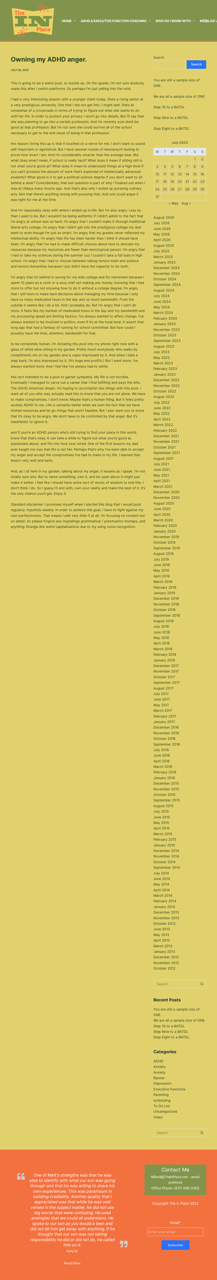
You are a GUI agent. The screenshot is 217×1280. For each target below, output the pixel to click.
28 (187, 189)
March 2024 (163, 312)
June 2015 (161, 817)
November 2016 (166, 733)
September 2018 (166, 615)
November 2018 (166, 604)
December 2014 (166, 851)
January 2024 (164, 324)
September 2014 (166, 867)
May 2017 (161, 705)
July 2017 (161, 694)
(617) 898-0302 (186, 1188)
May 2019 (161, 570)
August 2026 (163, 217)
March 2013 (162, 946)
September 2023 (167, 340)
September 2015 (166, 800)
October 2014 (164, 862)
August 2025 (163, 245)
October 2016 (164, 738)
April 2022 (161, 419)
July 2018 (161, 626)
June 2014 (161, 879)
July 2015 (161, 811)
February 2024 (165, 318)
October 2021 (164, 447)
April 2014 (161, 890)
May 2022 (161, 413)
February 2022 (165, 430)
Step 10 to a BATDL (169, 107)
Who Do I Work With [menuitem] (173, 21)
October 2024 (164, 279)
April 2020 (161, 514)
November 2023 (166, 329)
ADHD (158, 1061)
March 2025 (163, 257)
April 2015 (161, 828)
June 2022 (162, 408)
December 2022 (166, 380)
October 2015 (164, 794)
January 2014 (164, 907)
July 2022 (161, 402)
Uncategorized (165, 1111)
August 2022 (163, 397)
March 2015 (162, 834)
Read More (72, 1263)
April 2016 (161, 761)
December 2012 (166, 957)
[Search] (204, 21)
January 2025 (164, 262)
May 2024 (161, 307)
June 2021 (161, 469)
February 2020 (165, 525)
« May (173, 203)
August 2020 (163, 503)
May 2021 (161, 475)
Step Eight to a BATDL (171, 128)
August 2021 (163, 458)
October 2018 (164, 610)
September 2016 (166, 744)
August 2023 (163, 346)
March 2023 (163, 363)
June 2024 (162, 301)
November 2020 (166, 497)
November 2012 (166, 963)
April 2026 (161, 240)
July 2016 (161, 750)
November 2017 (166, 671)
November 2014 (166, 856)
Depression (162, 1083)
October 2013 (164, 923)
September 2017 (166, 682)
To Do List (161, 1106)
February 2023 (165, 369)
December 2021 (166, 436)
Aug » (186, 203)
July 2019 (161, 559)
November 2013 (166, 918)
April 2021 (161, 481)
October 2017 (164, 677)
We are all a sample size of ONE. (179, 96)
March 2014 (162, 895)
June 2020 (162, 509)
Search (158, 57)
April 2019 (161, 576)
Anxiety (159, 1066)
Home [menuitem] (67, 21)
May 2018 (161, 638)
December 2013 (166, 912)
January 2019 (164, 593)
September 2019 (166, 548)
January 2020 (164, 531)
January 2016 (164, 778)
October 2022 (164, 391)
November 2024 (166, 273)
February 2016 (164, 772)
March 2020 (163, 520)
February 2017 (164, 716)
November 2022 (166, 385)
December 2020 (166, 492)
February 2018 (164, 654)
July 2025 (161, 251)
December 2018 (166, 598)
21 (187, 181)
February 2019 (164, 587)
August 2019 (163, 553)
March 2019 (162, 581)
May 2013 (161, 935)
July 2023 (161, 352)
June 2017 (161, 699)
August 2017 (163, 688)
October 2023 (164, 335)
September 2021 (166, 453)
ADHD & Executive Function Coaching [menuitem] (113, 21)
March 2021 (162, 486)
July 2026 (161, 223)
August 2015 (163, 806)
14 (187, 174)
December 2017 (166, 666)
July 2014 (161, 873)
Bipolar (159, 1078)
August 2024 (163, 290)
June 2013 (161, 929)
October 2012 (164, 968)
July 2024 (161, 296)
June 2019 (161, 565)
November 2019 (166, 537)
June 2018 (161, 632)
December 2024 (166, 268)
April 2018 (161, 643)
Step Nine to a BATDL (170, 118)
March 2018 (162, 649)
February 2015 (164, 839)
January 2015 (164, 845)
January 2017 (164, 722)
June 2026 (162, 229)
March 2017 (162, 710)
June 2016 (161, 755)
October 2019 (164, 542)
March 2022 (163, 425)
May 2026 (161, 234)
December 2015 (166, 783)
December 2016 (166, 727)
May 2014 (161, 884)
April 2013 (161, 940)
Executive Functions (169, 1089)
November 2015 (166, 789)
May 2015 (161, 822)
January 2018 (164, 660)
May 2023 (161, 357)
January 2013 (164, 951)
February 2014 (164, 901)
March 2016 (162, 766)
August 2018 (163, 621)
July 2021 (161, 464)
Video (158, 1117)
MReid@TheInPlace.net (169, 1177)
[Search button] (202, 984)
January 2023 (164, 374)
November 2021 (166, 441)
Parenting (161, 1095)
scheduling (162, 1100)
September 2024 (167, 284)
